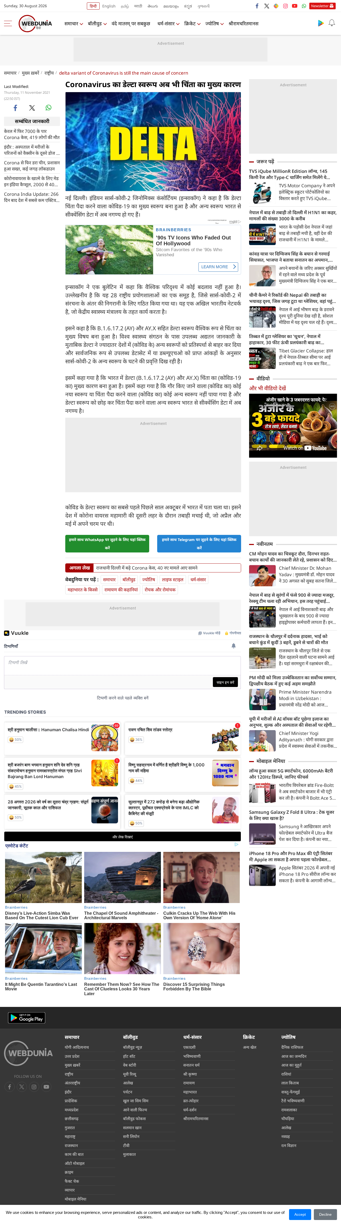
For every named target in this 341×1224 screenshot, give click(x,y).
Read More (107, 611)
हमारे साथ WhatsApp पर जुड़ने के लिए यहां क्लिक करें (107, 643)
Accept (300, 1214)
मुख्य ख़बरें (30, 73)
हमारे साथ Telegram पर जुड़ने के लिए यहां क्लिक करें (199, 643)
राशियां (286, 1174)
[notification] (331, 23)
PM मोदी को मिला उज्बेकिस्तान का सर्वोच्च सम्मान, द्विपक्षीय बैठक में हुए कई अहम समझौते (292, 680)
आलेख (128, 1182)
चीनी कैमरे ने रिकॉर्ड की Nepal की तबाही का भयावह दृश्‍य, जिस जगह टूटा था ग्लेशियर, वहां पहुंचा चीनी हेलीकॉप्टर (292, 298)
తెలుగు (153, 6)
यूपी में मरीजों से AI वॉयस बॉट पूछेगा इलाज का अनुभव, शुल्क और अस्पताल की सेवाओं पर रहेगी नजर (290, 722)
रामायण (189, 1182)
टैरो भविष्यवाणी (293, 1200)
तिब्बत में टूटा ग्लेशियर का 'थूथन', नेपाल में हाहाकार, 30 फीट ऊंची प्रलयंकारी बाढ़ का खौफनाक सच (284, 339)
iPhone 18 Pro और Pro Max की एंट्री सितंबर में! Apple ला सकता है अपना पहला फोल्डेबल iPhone (290, 856)
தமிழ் (125, 6)
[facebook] (257, 6)
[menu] (9, 23)
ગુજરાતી (203, 6)
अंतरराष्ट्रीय (72, 1182)
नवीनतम (265, 543)
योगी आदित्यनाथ (77, 1147)
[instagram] (285, 6)
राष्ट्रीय (49, 73)
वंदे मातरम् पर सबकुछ (131, 23)
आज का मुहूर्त (291, 1165)
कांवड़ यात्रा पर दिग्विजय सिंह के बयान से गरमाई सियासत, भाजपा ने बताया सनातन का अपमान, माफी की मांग (289, 257)
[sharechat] (276, 6)
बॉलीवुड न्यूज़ (132, 1147)
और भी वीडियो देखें (267, 388)
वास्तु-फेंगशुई (290, 1191)
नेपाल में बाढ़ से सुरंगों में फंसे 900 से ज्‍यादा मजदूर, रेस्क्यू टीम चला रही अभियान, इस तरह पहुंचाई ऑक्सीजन (292, 598)
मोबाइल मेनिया (271, 761)
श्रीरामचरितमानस (243, 23)
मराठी (138, 6)
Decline (325, 1214)
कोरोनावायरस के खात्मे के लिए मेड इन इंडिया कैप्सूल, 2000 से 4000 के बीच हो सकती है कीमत (32, 181)
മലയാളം (171, 6)
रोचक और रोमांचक (160, 689)
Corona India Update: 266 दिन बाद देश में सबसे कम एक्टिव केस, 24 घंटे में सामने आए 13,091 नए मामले (31, 197)
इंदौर (68, 1191)
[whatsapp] (48, 107)
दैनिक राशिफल (292, 1147)
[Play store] (321, 23)
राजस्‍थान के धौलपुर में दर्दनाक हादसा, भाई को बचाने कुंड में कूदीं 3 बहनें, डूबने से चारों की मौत (288, 639)
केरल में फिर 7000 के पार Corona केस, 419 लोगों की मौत (32, 134)
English (109, 6)
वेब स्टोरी (129, 1165)
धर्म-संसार (165, 23)
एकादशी (189, 1147)
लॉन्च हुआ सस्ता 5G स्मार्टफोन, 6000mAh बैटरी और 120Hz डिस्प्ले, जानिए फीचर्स (291, 774)
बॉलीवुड (95, 23)
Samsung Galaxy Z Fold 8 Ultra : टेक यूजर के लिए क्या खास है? (291, 815)
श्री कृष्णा (190, 1174)
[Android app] (26, 1118)
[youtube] (295, 6)
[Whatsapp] (304, 6)
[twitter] (267, 6)
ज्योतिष (212, 23)
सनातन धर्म (191, 1165)
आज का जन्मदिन (293, 1156)
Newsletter (319, 5)
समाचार (71, 23)
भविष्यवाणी (192, 1156)
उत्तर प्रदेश (72, 1156)
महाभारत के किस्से (83, 689)
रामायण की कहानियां (121, 689)
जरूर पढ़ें (265, 161)
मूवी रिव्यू (129, 1174)
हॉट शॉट (129, 1156)
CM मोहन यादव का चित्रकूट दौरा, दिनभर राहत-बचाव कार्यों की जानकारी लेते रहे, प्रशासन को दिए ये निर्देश (293, 557)
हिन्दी (93, 6)
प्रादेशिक (71, 1200)
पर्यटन (127, 1191)
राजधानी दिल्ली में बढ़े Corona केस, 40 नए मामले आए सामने (146, 668)
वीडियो (263, 378)
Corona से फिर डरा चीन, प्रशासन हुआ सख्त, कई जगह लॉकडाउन (32, 165)
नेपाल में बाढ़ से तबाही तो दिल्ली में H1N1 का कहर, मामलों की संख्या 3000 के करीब (293, 215)
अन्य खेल (249, 1147)
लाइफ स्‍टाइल (173, 679)
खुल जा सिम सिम (135, 1200)
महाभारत (190, 1191)
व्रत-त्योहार (190, 1200)
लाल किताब (290, 1182)
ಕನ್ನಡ (188, 6)
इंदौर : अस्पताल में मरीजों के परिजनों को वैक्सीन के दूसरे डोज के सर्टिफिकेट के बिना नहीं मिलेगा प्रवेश (32, 150)
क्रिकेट (190, 23)
